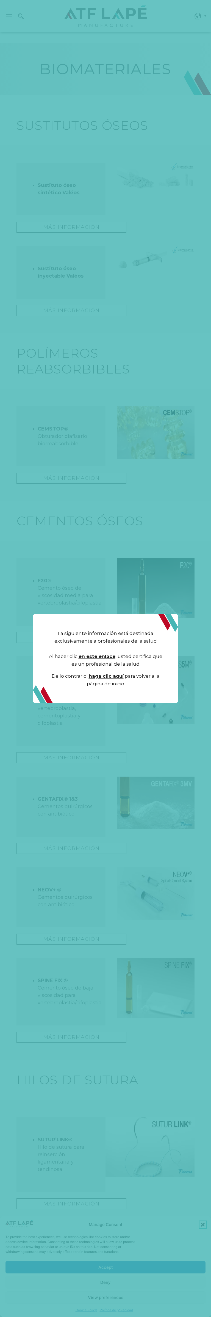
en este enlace (97, 656)
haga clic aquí (106, 676)
